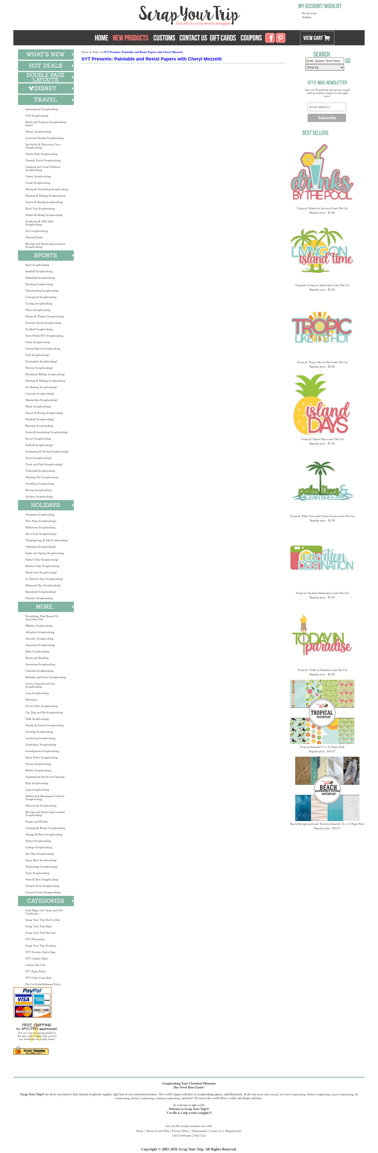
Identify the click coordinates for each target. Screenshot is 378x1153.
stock (261, 1094)
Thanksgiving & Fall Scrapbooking (46, 540)
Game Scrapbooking (37, 342)
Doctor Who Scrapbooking (41, 705)
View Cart (199, 1135)
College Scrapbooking (38, 847)
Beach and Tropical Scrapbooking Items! (45, 123)
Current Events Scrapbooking (43, 892)
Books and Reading (37, 657)
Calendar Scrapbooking (39, 670)
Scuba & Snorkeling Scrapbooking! (46, 432)
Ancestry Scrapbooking (39, 638)
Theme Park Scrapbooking (41, 153)
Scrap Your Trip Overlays (40, 945)
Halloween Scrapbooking (40, 527)
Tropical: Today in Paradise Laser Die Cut (322, 669)
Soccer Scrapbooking (38, 438)
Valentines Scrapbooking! (40, 546)
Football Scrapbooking (39, 329)
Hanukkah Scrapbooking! (40, 591)
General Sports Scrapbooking (42, 348)
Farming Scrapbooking (39, 731)
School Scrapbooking (38, 840)
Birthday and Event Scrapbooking (45, 677)
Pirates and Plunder (36, 821)
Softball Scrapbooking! (39, 445)
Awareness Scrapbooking (40, 664)
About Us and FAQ (157, 1130)
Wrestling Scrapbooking (39, 483)
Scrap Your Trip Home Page (154, 14)
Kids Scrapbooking (36, 783)
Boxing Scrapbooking (38, 490)
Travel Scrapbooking (294, 1094)
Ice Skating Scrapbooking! (41, 387)
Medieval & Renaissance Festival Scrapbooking (44, 797)
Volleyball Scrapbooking (40, 470)
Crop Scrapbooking (37, 693)
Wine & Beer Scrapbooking (41, 879)
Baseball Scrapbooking (39, 271)
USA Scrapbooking (36, 115)
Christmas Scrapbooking (40, 514)
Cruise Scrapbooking (37, 182)
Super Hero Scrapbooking (41, 860)
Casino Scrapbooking (38, 176)
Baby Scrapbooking (37, 651)
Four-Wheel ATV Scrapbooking (44, 335)
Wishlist (306, 17)
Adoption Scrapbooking (39, 632)
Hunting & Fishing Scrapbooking (45, 195)
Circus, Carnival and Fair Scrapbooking (40, 685)
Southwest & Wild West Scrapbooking (39, 223)
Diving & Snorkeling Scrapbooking (46, 189)
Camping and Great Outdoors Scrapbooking (42, 168)
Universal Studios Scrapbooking (44, 137)
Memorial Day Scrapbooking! (43, 585)
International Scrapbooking (41, 109)
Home (85, 52)
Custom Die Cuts (35, 964)
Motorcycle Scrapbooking (41, 805)
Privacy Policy (180, 1130)
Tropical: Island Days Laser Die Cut (322, 439)
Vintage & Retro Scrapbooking (43, 834)
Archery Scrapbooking (39, 496)
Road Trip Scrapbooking (40, 208)
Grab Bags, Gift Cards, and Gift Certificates (44, 912)
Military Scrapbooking (38, 625)
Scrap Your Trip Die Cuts (40, 932)
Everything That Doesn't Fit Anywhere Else (41, 618)
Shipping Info (233, 1130)
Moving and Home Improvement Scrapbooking (45, 245)
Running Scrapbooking (39, 425)
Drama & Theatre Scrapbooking (44, 316)
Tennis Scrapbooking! (38, 457)
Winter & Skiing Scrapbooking (43, 214)
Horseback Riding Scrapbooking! (45, 374)
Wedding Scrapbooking (168, 1098)
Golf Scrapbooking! (37, 354)
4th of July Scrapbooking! (41, 533)
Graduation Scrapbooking (40, 744)
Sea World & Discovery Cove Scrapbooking (42, 146)
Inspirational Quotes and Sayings (45, 776)
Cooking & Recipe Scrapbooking (45, 827)
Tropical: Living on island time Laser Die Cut (322, 285)
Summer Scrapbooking (39, 598)
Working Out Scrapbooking (41, 477)
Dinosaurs (31, 699)
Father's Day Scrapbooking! (42, 559)
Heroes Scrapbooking (38, 763)
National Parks (34, 237)
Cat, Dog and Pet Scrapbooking (44, 712)
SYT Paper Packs (35, 971)
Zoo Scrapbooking (36, 230)
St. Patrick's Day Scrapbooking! (44, 578)
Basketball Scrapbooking (40, 277)
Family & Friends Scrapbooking (44, 725)
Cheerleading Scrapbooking (42, 290)
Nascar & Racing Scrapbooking (44, 202)
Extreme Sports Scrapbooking (43, 322)
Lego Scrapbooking (37, 789)
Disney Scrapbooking (38, 131)
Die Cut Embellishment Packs (42, 984)
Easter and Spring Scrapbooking (44, 553)
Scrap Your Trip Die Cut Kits (42, 919)
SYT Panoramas (34, 939)
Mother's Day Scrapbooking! (42, 565)
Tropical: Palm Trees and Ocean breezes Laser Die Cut (322, 516)
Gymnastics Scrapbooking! (41, 361)
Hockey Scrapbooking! (39, 367)
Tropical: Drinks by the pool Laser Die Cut (322, 208)
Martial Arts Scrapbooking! (41, 399)
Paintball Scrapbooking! (39, 419)
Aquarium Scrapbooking (40, 645)
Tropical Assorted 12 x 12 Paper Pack (322, 746)
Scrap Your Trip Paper (38, 926)
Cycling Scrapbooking (38, 303)
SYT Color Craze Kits (38, 977)
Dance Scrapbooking (37, 309)
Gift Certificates (182, 1135)
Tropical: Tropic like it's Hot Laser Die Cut (322, 362)
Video (96, 52)
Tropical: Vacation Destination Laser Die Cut (322, 593)
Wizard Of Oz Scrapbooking (42, 885)
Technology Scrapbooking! (41, 866)
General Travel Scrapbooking (43, 160)
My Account (309, 13)
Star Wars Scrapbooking (39, 853)
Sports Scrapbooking (342, 1094)
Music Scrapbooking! (38, 406)
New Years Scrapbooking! (41, 520)
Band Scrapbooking (37, 264)
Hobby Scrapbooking (38, 770)
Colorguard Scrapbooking (41, 297)
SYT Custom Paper (36, 958)
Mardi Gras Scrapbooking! (41, 572)
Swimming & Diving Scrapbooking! (47, 451)
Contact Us (215, 1130)
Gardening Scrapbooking (40, 738)
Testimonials (199, 1130)
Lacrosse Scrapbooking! (39, 393)
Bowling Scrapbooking (39, 284)
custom (273, 1094)
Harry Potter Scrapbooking (41, 757)
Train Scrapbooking (37, 873)
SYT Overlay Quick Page (40, 952)
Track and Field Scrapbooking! (44, 464)
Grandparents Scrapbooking (42, 751)
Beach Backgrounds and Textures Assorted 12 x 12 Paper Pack (327, 823)
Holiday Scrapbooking (142, 1098)
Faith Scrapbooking (37, 718)
